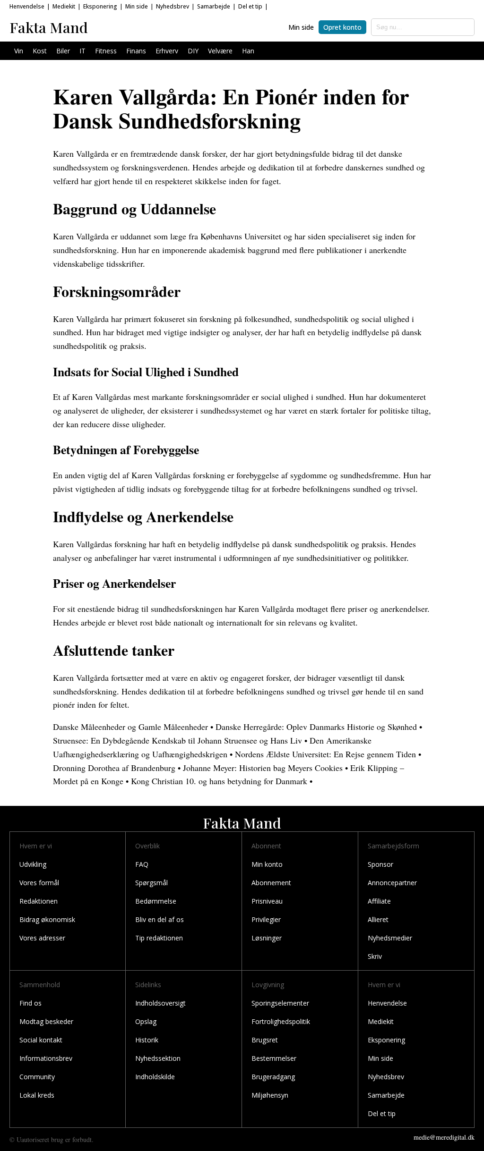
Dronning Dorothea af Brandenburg (114, 767)
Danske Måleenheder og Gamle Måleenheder (130, 726)
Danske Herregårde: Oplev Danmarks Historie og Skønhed (316, 726)
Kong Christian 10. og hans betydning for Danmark (219, 781)
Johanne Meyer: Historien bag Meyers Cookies (263, 767)
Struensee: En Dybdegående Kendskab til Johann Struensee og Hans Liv (177, 740)
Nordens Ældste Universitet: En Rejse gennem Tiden (325, 754)
